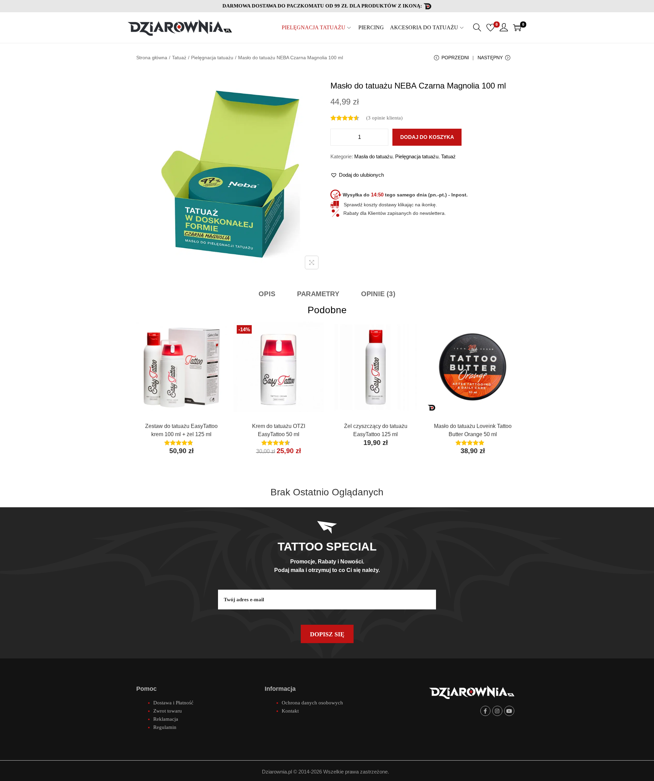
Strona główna (151, 57)
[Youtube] (509, 711)
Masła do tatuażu (373, 156)
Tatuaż (179, 57)
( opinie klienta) (384, 118)
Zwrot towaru (167, 711)
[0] (490, 27)
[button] (357, 175)
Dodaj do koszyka (427, 137)
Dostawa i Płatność (173, 702)
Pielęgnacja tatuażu (212, 57)
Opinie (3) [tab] (378, 294)
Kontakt (290, 711)
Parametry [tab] (318, 294)
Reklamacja (165, 719)
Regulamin (164, 727)
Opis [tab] (267, 294)
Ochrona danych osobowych (312, 702)
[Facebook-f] (485, 711)
